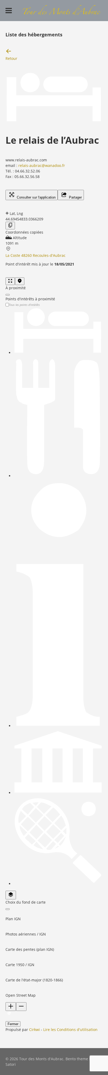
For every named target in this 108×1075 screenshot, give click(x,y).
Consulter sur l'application (36, 197)
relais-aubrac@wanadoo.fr (41, 165)
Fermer (13, 1024)
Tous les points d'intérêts (24, 305)
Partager (75, 197)
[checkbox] (58, 331)
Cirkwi (34, 1029)
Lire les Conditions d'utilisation (70, 1029)
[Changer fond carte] (11, 895)
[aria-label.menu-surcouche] (19, 281)
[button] (54, 916)
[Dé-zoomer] (21, 1006)
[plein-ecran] (10, 281)
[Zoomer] (11, 1006)
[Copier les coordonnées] (10, 225)
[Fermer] (8, 295)
